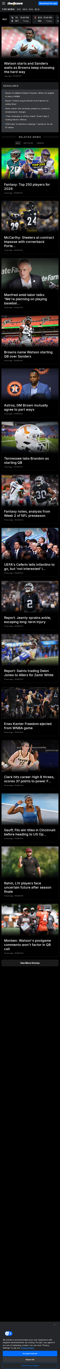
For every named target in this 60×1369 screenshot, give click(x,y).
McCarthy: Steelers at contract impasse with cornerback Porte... (29, 241)
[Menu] (3, 3)
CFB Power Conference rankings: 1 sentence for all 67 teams (28, 125)
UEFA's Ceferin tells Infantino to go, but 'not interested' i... (29, 567)
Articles (28, 143)
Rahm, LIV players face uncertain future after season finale (27, 887)
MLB (37, 9)
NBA (25, 9)
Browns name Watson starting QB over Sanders (28, 354)
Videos (40, 143)
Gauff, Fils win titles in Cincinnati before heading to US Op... (29, 832)
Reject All (30, 1359)
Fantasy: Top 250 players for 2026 (27, 186)
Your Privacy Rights (30, 1365)
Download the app (48, 3)
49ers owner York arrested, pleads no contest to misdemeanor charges (27, 110)
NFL (19, 9)
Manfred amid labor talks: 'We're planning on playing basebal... (25, 299)
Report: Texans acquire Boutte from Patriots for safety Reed (27, 102)
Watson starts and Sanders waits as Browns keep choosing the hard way (29, 67)
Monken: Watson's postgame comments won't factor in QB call (27, 944)
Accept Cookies (30, 1353)
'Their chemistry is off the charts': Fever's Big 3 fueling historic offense (27, 118)
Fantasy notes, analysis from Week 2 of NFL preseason (27, 513)
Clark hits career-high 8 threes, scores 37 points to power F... (29, 779)
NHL (31, 9)
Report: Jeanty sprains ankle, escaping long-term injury (27, 620)
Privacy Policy (27, 1348)
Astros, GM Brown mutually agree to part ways (26, 407)
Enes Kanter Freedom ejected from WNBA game (28, 726)
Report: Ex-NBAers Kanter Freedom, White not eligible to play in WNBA (29, 94)
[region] (30, 1345)
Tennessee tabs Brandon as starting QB (26, 460)
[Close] (54, 1325)
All (18, 143)
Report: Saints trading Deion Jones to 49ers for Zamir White (28, 673)
